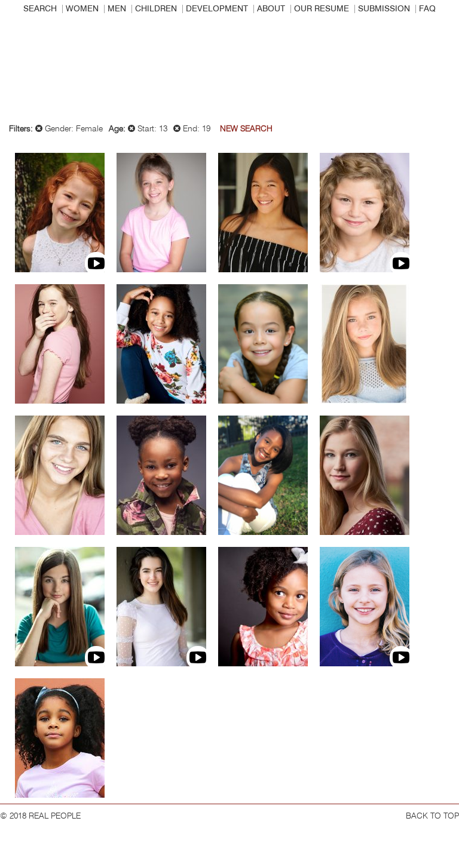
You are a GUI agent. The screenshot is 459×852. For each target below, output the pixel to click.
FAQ (427, 9)
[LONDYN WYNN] (60, 738)
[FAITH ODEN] (263, 475)
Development (217, 9)
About (271, 9)
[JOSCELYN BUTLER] (161, 212)
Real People (229, 72)
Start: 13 (151, 129)
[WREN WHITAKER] (364, 606)
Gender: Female (72, 129)
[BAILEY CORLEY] (364, 212)
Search (40, 9)
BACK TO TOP (432, 816)
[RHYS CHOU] (263, 212)
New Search (246, 129)
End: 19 (195, 129)
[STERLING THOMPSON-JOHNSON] (263, 606)
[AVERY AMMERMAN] (60, 212)
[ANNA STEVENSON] (161, 606)
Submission (384, 9)
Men (117, 9)
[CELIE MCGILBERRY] (60, 475)
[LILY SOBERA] (60, 606)
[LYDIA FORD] (161, 344)
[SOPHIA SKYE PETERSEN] (364, 475)
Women (82, 9)
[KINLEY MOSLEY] (161, 475)
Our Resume (321, 9)
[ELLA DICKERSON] (60, 344)
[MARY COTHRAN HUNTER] (364, 344)
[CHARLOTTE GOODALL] (263, 344)
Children (156, 9)
